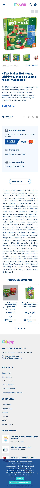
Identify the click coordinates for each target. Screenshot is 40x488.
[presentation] (5, 33)
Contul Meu (6, 405)
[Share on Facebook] (23, 117)
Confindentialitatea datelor (12, 393)
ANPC (4, 420)
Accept (20, 478)
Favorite (5, 413)
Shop (4, 66)
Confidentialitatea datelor (20, 482)
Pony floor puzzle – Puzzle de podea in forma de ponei (30, 304)
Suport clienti (7, 409)
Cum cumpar (7, 377)
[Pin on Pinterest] (32, 117)
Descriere (16, 181)
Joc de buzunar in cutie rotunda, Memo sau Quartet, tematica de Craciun (10, 306)
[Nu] (37, 473)
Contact (5, 416)
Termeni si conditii (9, 389)
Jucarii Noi (13, 66)
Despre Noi (6, 373)
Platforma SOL (7, 424)
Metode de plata (8, 381)
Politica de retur (8, 385)
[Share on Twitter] (28, 117)
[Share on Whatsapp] (36, 117)
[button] (15, 328)
